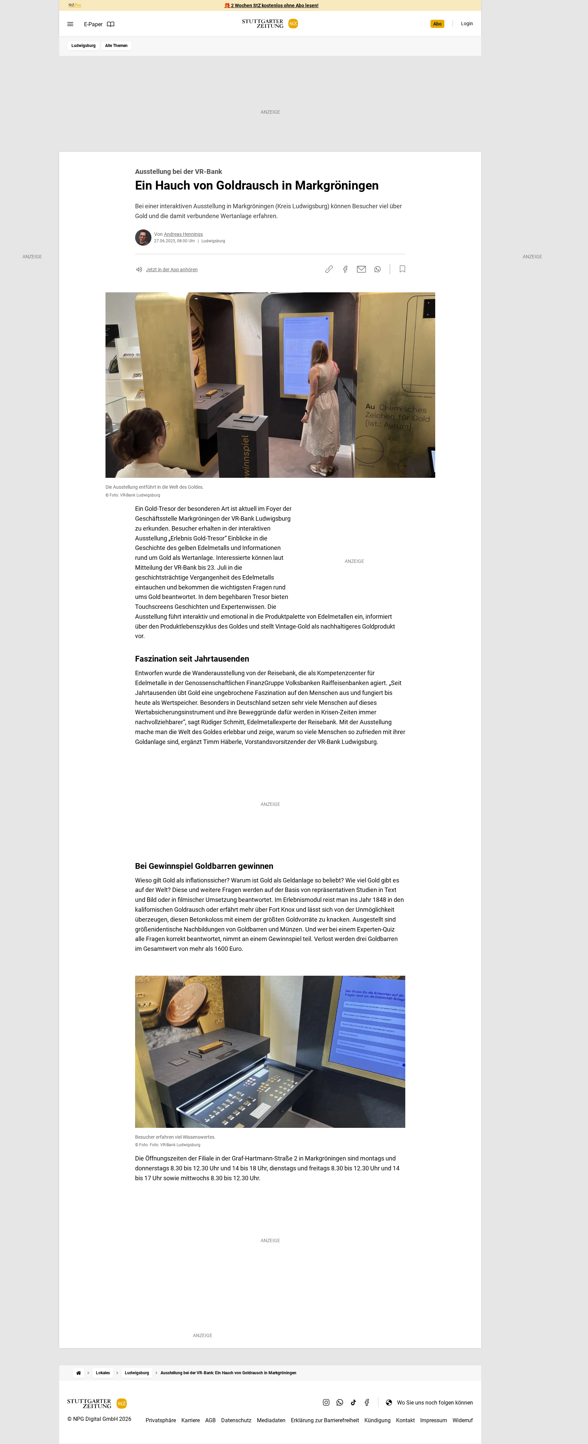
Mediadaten (271, 1420)
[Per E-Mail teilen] (361, 269)
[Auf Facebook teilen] (345, 269)
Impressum (433, 1420)
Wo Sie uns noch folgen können (435, 1402)
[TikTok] (353, 1402)
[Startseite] (78, 1373)
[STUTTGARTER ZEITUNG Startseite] (270, 24)
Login (467, 23)
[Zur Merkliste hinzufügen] (400, 269)
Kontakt (405, 1420)
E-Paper (93, 24)
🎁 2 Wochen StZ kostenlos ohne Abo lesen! (271, 5)
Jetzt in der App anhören (172, 269)
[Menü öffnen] (70, 24)
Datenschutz (236, 1420)
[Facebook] (367, 1402)
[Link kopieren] (329, 269)
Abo (437, 24)
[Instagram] (326, 1402)
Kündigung (377, 1420)
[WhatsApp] (339, 1402)
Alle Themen (116, 45)
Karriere (190, 1420)
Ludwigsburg (83, 45)
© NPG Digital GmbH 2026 (99, 1419)
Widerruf (463, 1420)
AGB (210, 1420)
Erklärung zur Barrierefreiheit (325, 1420)
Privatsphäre (161, 1420)
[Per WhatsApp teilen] (377, 269)
